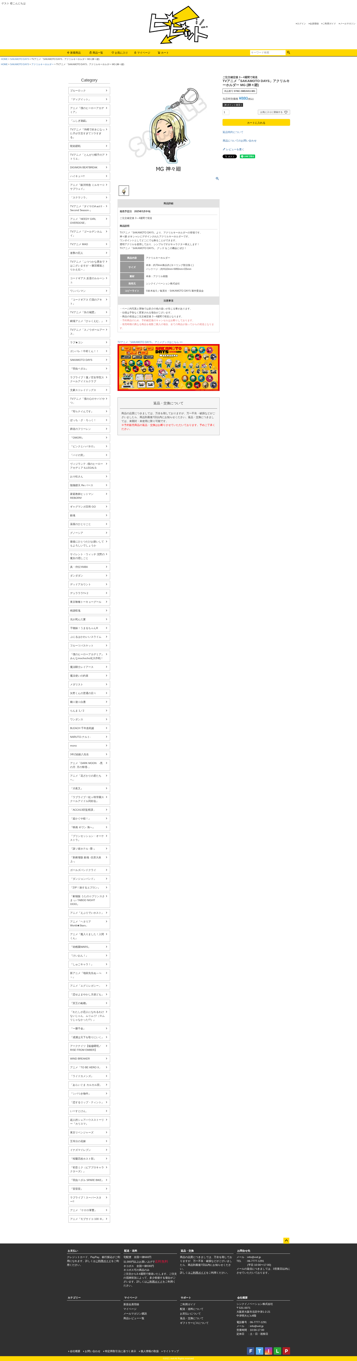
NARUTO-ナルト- (80, 736)
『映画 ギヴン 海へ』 (82, 827)
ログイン (301, 23)
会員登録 (314, 23)
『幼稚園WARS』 (80, 946)
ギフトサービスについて (194, 1322)
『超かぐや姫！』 (80, 818)
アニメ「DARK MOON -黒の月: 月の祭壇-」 (86, 765)
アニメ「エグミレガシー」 (85, 985)
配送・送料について (191, 1308)
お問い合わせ (92, 1351)
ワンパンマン (78, 290)
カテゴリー (74, 1297)
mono (73, 745)
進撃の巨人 (76, 252)
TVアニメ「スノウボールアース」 (87, 331)
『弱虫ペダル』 (79, 368)
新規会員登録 (131, 1304)
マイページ (143, 52)
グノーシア (76, 532)
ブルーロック (78, 90)
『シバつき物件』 (80, 1093)
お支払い (73, 1250)
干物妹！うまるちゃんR (84, 628)
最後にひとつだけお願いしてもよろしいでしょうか (87, 543)
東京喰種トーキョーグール (85, 601)
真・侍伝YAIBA (79, 566)
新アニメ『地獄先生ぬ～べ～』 (85, 975)
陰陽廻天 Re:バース (81, 485)
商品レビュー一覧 (133, 1318)
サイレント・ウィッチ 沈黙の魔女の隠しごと (87, 556)
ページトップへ (286, 1241)
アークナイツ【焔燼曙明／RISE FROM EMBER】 (85, 1047)
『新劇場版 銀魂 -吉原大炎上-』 (85, 859)
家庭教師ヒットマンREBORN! (82, 495)
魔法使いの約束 (79, 675)
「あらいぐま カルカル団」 (86, 1084)
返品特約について (233, 132)
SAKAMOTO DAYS (19, 59)
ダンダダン (76, 575)
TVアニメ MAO (79, 244)
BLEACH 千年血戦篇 (82, 728)
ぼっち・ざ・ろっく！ (83, 420)
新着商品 (75, 52)
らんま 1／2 (77, 710)
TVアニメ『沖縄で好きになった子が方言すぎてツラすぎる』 (87, 133)
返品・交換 (187, 1250)
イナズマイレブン (80, 1149)
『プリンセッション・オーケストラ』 (87, 837)
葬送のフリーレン (80, 428)
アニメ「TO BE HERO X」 (86, 1067)
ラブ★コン (76, 342)
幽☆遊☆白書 (78, 701)
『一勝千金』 (78, 1028)
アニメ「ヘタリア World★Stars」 (80, 923)
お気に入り (121, 52)
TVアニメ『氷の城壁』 (83, 312)
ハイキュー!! (77, 176)
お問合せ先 (243, 1250)
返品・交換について (191, 1318)
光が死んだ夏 (78, 619)
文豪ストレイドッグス (83, 390)
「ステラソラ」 (79, 197)
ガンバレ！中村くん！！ (84, 351)
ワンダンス (76, 719)
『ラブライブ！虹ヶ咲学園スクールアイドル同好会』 (87, 799)
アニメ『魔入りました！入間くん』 (87, 936)
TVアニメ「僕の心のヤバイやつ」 (87, 400)
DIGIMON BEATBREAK (83, 167)
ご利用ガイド (329, 23)
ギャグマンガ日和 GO (83, 506)
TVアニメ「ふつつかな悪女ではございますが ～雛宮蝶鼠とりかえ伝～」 (87, 265)
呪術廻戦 (75, 146)
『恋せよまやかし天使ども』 (87, 994)
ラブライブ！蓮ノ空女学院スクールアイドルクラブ (87, 379)
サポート (186, 1297)
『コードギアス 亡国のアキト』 (86, 301)
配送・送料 (130, 1250)
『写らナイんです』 (82, 411)
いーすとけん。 (79, 1111)
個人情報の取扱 (150, 1351)
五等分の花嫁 (78, 1141)
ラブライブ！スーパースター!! (85, 1199)
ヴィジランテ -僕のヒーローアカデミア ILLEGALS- (86, 465)
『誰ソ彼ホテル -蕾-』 (83, 848)
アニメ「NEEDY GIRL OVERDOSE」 (83, 220)
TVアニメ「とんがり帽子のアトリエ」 (87, 156)
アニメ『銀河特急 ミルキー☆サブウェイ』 (87, 186)
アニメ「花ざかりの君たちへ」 (85, 777)
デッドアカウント (80, 584)
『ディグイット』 (80, 99)
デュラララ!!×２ (79, 593)
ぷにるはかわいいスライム (85, 636)
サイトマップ (171, 1351)
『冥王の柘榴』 (79, 1003)
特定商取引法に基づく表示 (120, 1351)
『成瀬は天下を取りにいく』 (87, 1037)
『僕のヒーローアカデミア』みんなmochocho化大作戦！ (87, 656)
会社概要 (242, 1297)
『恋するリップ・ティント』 (87, 1102)
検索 (288, 52)
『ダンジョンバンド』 (83, 878)
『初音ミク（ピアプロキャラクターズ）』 (87, 1169)
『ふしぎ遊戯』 (79, 120)
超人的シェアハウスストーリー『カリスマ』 (87, 1121)
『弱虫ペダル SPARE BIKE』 (87, 1180)
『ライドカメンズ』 (82, 1076)
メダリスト (76, 684)
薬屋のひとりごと (80, 524)
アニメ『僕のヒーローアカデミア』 (87, 110)
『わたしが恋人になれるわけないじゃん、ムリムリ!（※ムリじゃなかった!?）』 (87, 1015)
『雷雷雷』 (76, 1188)
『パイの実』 (78, 455)
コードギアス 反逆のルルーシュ (87, 280)
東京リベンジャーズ (82, 1132)
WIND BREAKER (80, 1058)
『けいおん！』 (79, 955)
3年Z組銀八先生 (79, 754)
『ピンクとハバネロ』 (83, 446)
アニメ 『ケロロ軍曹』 (83, 1210)
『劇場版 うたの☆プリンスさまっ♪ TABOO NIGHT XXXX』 (87, 900)
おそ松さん (76, 476)
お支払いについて (190, 1313)
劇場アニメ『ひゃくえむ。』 (87, 321)
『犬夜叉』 (76, 788)
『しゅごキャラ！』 (82, 964)
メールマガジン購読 (135, 1313)
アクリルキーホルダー (42, 64)
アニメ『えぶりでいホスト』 (87, 912)
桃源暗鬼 (75, 610)
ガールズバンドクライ (83, 870)
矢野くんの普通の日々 (83, 693)
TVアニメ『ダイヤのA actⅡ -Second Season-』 (87, 208)
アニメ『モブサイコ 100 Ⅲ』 (87, 1218)
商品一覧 (98, 52)
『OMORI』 (77, 437)
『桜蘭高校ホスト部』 (83, 1158)
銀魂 (72, 515)
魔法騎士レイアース (82, 666)
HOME (4, 59)
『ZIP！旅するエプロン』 (85, 887)
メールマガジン (348, 23)
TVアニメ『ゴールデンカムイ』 (86, 233)
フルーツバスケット (82, 645)
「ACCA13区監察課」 (83, 809)
